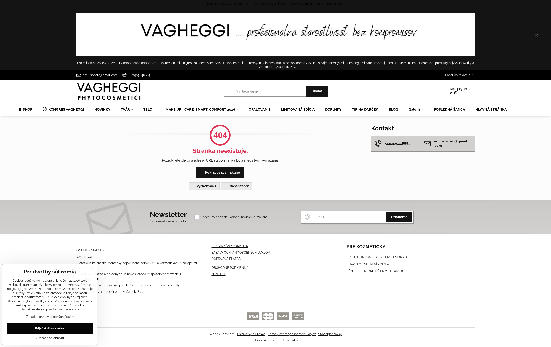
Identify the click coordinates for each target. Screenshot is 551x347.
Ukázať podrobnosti (50, 338)
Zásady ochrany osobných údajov (292, 334)
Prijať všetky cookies (50, 328)
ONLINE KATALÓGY (90, 250)
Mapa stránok (239, 186)
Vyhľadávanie (206, 186)
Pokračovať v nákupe (222, 172)
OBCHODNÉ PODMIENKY (230, 267)
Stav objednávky (330, 334)
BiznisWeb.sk (291, 340)
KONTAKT (219, 274)
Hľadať (316, 91)
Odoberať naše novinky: (168, 221)
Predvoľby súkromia (251, 334)
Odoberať (399, 217)
